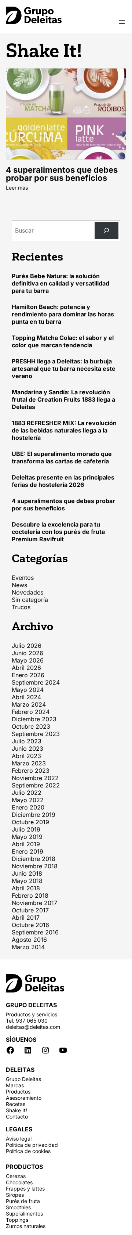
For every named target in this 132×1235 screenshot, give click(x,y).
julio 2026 (26, 645)
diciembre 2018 (33, 858)
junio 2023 (27, 748)
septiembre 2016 (35, 932)
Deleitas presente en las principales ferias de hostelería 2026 (63, 481)
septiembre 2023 (36, 733)
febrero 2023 (31, 770)
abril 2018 (26, 888)
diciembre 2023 (34, 719)
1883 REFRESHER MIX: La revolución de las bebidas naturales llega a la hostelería (64, 430)
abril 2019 (26, 844)
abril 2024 (26, 697)
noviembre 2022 (35, 778)
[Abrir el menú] (121, 22)
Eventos (23, 577)
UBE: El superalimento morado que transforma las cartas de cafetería (62, 457)
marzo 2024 (29, 704)
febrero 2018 (30, 895)
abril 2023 (26, 756)
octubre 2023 (31, 726)
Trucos (21, 607)
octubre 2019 (30, 822)
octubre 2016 (30, 925)
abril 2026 (26, 667)
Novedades (27, 592)
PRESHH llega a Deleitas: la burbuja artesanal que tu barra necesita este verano (63, 369)
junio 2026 (27, 653)
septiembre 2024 (36, 682)
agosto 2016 (29, 939)
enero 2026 (28, 675)
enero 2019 (27, 851)
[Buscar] (106, 230)
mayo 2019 (27, 836)
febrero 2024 (31, 711)
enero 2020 (28, 807)
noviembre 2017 (34, 902)
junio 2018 (27, 873)
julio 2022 (26, 792)
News (19, 585)
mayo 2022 (28, 800)
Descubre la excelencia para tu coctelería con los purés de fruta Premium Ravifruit (58, 532)
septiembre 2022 (36, 785)
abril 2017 (26, 917)
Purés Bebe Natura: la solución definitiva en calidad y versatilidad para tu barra (60, 283)
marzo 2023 (29, 763)
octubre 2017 (30, 910)
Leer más (17, 187)
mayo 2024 (28, 689)
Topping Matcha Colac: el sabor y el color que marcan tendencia (63, 341)
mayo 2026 (28, 660)
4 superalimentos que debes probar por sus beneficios (62, 174)
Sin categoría (30, 599)
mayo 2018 (27, 880)
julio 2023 (26, 741)
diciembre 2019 (33, 814)
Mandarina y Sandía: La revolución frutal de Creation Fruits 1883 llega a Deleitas (63, 399)
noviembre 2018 (35, 866)
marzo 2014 (28, 947)
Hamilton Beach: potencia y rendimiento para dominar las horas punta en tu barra (63, 314)
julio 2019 (26, 829)
